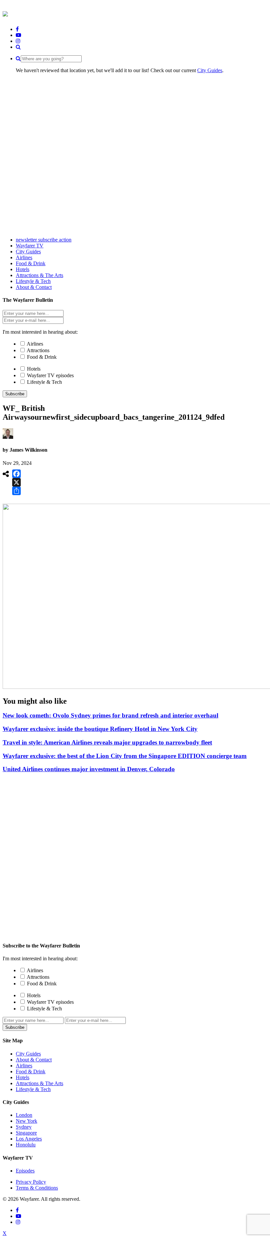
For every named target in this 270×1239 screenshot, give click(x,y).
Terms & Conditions (37, 1188)
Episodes (25, 1170)
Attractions (38, 350)
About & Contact (34, 1059)
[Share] (16, 491)
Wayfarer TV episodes (50, 375)
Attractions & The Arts (39, 1083)
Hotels (33, 369)
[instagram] (18, 41)
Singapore (26, 1133)
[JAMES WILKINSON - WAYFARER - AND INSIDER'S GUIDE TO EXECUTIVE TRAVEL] (5, 13)
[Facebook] (16, 473)
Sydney (24, 1127)
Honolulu (26, 1144)
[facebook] (17, 29)
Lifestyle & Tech (44, 382)
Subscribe (14, 393)
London (24, 1115)
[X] (16, 482)
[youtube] (18, 35)
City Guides (209, 70)
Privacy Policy (31, 1182)
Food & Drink (42, 357)
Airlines (35, 344)
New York (26, 1121)
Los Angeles (29, 1138)
